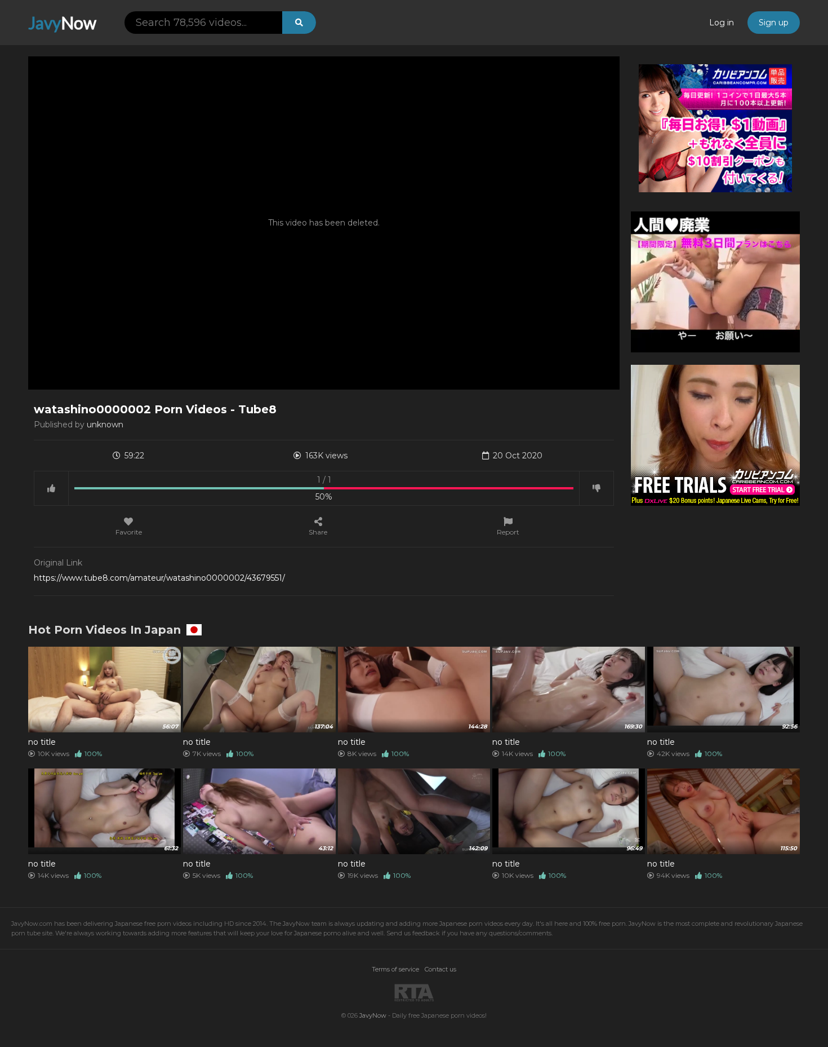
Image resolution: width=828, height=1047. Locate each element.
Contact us (440, 969)
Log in (721, 22)
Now (62, 22)
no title (42, 742)
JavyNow (372, 1015)
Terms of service (395, 969)
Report (508, 532)
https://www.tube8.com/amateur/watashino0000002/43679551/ (159, 578)
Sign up (774, 22)
